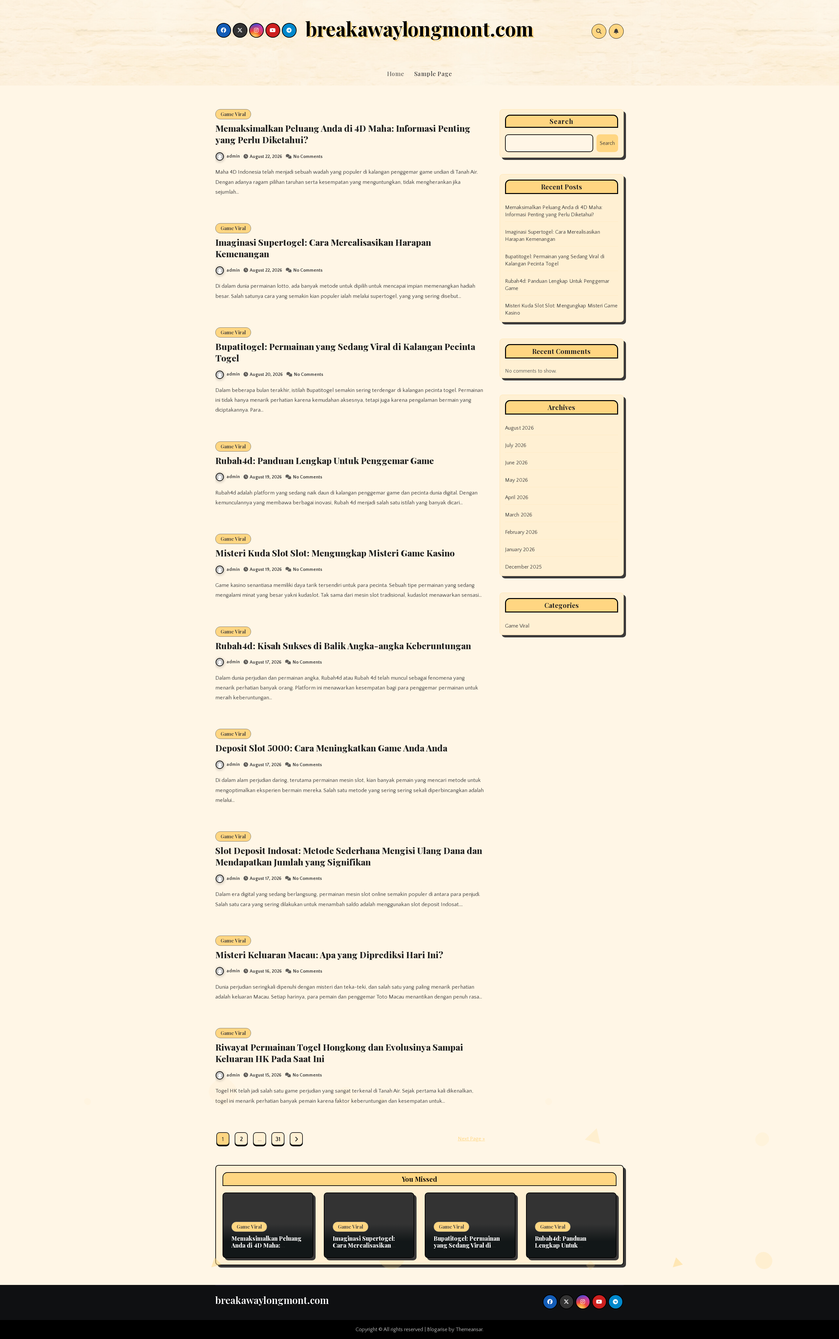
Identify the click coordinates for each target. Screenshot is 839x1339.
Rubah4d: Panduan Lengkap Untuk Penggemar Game (324, 460)
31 (277, 1139)
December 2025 (523, 567)
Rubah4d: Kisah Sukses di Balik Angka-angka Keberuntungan (343, 645)
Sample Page (433, 74)
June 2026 (516, 463)
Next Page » (471, 1139)
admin (233, 156)
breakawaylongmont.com (419, 28)
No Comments (307, 156)
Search (562, 121)
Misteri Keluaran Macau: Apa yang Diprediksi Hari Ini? (329, 955)
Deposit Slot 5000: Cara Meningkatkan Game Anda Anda (331, 748)
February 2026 (521, 532)
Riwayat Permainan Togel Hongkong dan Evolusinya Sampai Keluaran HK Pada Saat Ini (339, 1052)
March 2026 (519, 515)
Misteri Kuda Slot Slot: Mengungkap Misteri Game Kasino (335, 553)
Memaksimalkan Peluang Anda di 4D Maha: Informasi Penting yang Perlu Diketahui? (342, 134)
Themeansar (469, 1329)
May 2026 (516, 480)
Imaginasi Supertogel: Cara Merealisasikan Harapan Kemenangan (323, 248)
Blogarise (437, 1329)
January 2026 (520, 550)
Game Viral (233, 114)
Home (395, 74)
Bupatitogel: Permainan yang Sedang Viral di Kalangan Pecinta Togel (345, 352)
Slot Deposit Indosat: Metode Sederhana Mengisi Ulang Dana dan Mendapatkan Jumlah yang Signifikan (348, 856)
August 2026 (519, 428)
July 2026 (516, 445)
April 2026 (517, 497)
